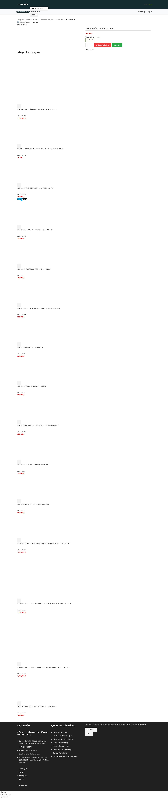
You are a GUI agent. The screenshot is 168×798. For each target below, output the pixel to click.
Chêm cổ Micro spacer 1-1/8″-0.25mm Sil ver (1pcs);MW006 (40, 149)
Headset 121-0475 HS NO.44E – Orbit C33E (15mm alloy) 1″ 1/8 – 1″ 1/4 (43, 543)
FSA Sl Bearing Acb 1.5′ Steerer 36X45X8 (33, 504)
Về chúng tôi (23, 769)
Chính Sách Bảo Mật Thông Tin (63, 739)
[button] (19, 106)
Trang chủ (20, 20)
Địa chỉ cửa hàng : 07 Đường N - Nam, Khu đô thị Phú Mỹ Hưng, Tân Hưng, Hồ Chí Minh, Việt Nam (34, 760)
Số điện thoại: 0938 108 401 (28, 750)
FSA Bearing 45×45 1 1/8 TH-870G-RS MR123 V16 (35, 188)
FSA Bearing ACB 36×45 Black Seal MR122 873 (35, 230)
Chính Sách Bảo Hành (60, 732)
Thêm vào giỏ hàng (102, 45)
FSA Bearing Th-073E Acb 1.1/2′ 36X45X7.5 (33, 465)
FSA (98, 37)
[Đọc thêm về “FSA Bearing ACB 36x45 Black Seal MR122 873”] (19, 227)
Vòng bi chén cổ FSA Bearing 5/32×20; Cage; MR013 (36, 706)
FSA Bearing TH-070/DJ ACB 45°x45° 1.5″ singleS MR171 (38, 425)
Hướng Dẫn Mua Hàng (60, 743)
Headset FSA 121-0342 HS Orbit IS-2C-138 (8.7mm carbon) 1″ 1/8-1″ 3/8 (44, 604)
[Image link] (92, 738)
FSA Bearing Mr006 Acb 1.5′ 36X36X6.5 (31, 386)
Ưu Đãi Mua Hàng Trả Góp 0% (63, 736)
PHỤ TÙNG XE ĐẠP (32, 20)
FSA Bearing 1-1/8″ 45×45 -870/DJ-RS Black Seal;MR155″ (38, 308)
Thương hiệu (23, 776)
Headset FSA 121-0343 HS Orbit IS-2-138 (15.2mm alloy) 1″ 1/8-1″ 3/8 (43, 667)
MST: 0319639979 (25, 747)
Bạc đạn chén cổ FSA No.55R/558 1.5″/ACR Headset (36, 109)
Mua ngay (117, 45)
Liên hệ (21, 772)
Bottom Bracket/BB (46, 20)
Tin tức (21, 779)
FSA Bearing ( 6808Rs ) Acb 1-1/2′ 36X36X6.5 (33, 269)
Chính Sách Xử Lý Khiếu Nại (62, 750)
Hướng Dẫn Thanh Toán (61, 746)
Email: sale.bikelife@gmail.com (29, 754)
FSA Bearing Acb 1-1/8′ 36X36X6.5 (30, 347)
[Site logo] (84, 4)
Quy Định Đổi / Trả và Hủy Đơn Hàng (65, 757)
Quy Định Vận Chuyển (60, 753)
